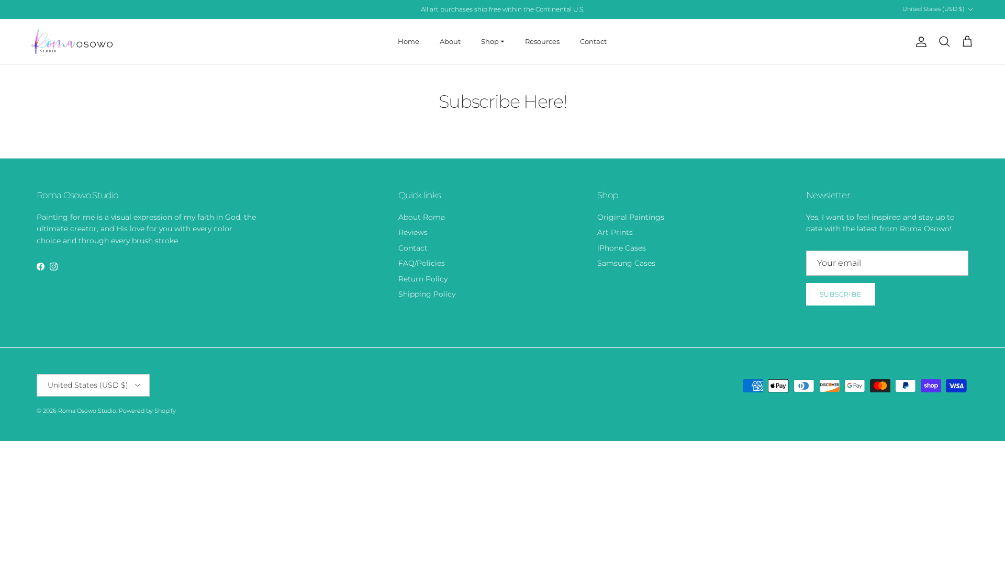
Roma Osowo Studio (87, 410)
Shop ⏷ (493, 41)
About (450, 41)
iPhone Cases (621, 248)
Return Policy (423, 279)
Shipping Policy (426, 294)
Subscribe (841, 294)
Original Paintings (630, 217)
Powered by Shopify (147, 410)
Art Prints (615, 232)
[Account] (919, 42)
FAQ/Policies (421, 263)
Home (408, 41)
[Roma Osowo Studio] (72, 41)
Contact (593, 41)
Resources (542, 41)
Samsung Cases (626, 263)
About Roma (421, 217)
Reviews (413, 232)
